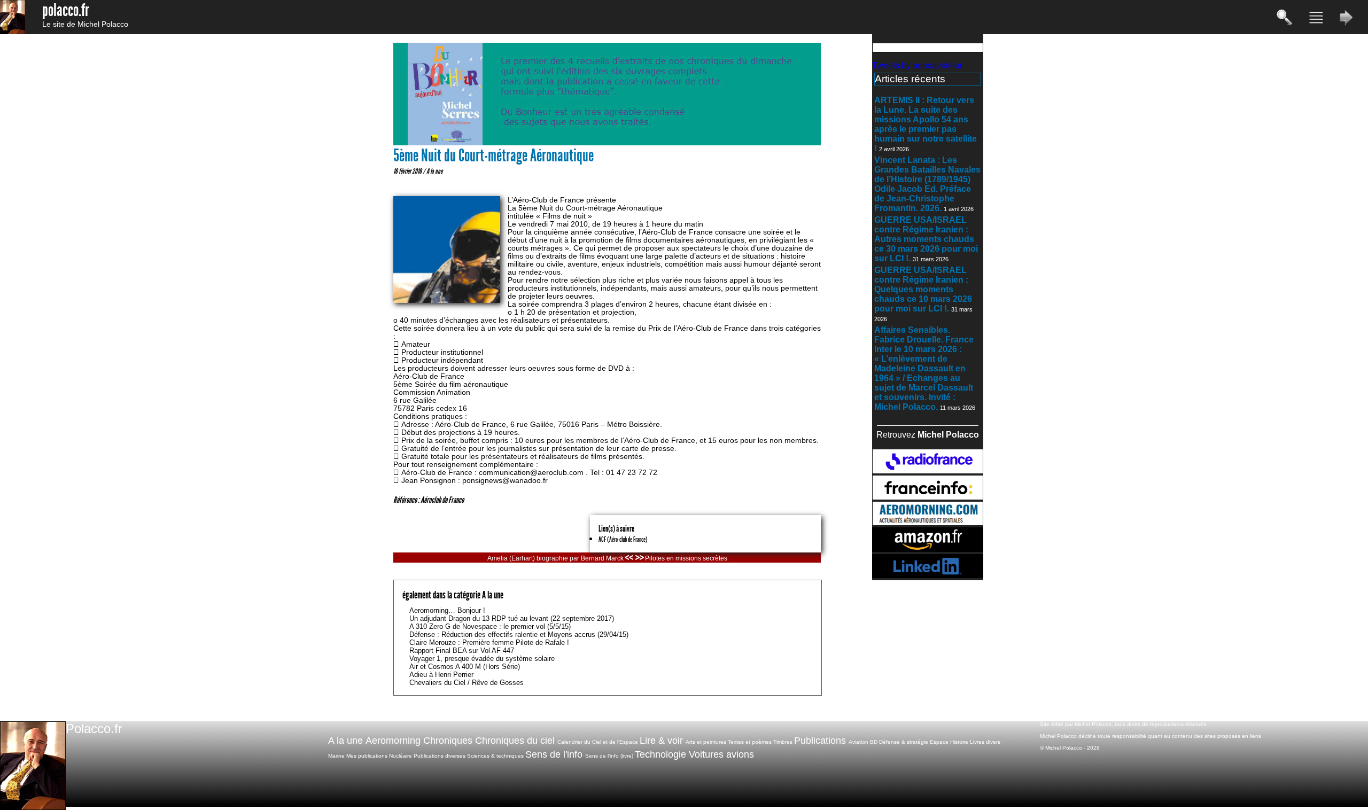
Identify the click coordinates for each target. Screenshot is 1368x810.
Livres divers (985, 742)
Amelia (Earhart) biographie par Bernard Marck (555, 558)
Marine (336, 756)
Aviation (858, 742)
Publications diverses (439, 756)
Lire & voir (661, 740)
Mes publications (366, 756)
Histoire (959, 742)
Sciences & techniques (495, 756)
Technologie (660, 754)
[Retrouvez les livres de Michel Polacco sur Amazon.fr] (927, 549)
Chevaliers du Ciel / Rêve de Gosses (466, 683)
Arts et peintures (706, 742)
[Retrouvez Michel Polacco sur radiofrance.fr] (928, 470)
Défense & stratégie (903, 742)
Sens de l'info (553, 754)
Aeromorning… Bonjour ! (447, 610)
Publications (820, 740)
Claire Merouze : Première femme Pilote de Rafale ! (489, 642)
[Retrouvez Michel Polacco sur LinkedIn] (927, 575)
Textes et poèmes (750, 742)
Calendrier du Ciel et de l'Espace (597, 742)
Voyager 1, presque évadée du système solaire (482, 659)
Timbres (782, 742)
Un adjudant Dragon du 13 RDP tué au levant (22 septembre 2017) (511, 618)
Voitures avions (721, 754)
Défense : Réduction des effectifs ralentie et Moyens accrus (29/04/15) (518, 634)
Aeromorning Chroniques (419, 740)
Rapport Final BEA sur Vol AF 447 (461, 651)
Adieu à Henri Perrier (441, 675)
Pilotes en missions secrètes (686, 558)
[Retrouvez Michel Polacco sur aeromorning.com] (928, 522)
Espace (939, 742)
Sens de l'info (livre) (609, 756)
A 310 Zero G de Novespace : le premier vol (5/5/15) (490, 626)
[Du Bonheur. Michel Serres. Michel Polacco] (607, 143)
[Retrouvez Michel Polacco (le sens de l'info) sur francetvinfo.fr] (928, 496)
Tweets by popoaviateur (917, 65)
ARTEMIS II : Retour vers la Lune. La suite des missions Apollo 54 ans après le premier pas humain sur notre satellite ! (925, 124)
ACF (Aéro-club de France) (623, 539)
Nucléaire (400, 756)
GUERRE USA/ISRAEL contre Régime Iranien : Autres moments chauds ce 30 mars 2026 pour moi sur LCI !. (926, 239)
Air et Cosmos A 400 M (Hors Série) (464, 667)
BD (873, 742)
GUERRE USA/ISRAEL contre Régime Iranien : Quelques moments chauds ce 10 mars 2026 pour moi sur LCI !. (923, 289)
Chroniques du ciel (515, 740)
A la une (434, 171)
